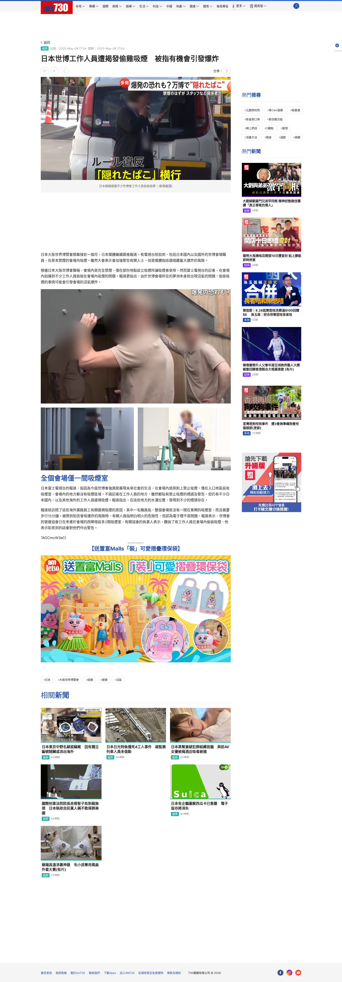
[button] (241, 6)
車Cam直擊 (276, 110)
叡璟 (285, 128)
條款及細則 (174, 972)
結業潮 (296, 110)
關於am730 (77, 972)
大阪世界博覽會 (69, 679)
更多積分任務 (191, 957)
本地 (247, 319)
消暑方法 (251, 137)
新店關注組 (276, 119)
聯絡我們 (94, 972)
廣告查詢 (46, 972)
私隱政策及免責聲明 (150, 972)
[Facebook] (280, 973)
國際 (45, 48)
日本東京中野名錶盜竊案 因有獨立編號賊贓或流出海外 (70, 749)
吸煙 (90, 679)
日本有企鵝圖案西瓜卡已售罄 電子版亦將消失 (199, 805)
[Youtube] (298, 973)
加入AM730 (127, 972)
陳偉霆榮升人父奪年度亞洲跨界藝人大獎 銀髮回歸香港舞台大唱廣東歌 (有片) (271, 367)
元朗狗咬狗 (253, 110)
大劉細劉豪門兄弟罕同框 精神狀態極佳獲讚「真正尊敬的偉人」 (272, 203)
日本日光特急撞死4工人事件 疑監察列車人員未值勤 (136, 749)
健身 (269, 137)
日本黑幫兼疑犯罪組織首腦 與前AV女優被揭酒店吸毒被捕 (200, 749)
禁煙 (104, 679)
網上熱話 (251, 128)
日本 (47, 679)
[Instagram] (289, 973)
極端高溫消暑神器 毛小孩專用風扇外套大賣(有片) (70, 867)
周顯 (297, 137)
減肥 (283, 137)
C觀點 (270, 128)
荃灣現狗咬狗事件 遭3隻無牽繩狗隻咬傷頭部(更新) (271, 426)
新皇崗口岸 (253, 119)
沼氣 (119, 679)
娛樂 (247, 210)
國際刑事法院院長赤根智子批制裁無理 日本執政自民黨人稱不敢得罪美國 (70, 808)
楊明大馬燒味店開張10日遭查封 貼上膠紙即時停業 (272, 258)
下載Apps (110, 972)
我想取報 (61, 972)
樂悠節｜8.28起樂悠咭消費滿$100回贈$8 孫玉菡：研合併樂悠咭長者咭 (271, 312)
